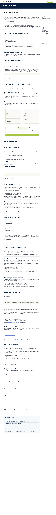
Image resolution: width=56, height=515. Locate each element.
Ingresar (45, 1)
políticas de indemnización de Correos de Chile (14, 322)
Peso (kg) (32, 130)
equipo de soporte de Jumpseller (10, 335)
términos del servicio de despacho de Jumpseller (16, 413)
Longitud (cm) (24, 130)
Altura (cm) (7, 130)
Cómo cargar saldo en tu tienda (30, 148)
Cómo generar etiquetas (45, 27)
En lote (43, 29)
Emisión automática (44, 30)
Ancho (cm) (15, 130)
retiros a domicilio (20, 96)
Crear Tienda (50, 1)
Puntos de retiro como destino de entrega (46, 35)
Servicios (23, 1)
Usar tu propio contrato (45, 26)
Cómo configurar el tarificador (46, 18)
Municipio (25, 119)
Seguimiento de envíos (45, 36)
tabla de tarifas (33, 27)
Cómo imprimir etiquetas (45, 31)
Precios (31, 1)
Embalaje (43, 32)
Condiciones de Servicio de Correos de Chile (16, 339)
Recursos (27, 1)
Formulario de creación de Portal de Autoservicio (16, 332)
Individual (43, 28)
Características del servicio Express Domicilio (46, 17)
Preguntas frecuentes (44, 43)
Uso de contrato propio (9, 19)
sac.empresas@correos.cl (10, 409)
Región (7, 116)
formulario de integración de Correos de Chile (17, 349)
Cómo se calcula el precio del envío (46, 19)
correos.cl (29, 273)
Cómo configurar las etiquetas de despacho (46, 21)
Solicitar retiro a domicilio (45, 33)
